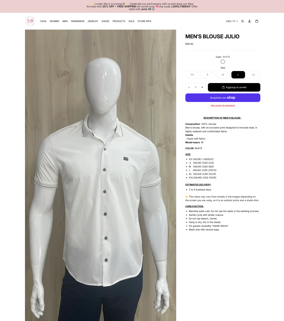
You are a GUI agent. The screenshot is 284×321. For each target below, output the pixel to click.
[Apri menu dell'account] (249, 21)
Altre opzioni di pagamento (223, 105)
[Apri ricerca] (242, 21)
